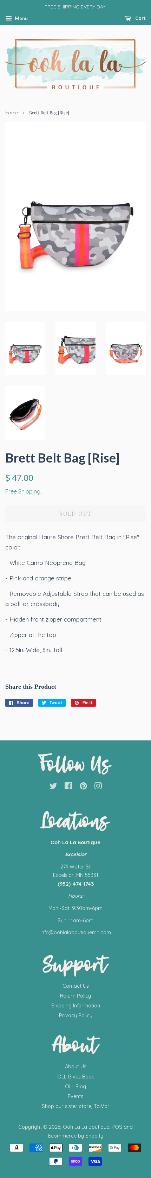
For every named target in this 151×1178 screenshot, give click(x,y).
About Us (75, 1066)
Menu (21, 18)
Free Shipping (22, 491)
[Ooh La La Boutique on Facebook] (68, 787)
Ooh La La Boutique (86, 1127)
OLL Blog (75, 1086)
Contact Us (76, 986)
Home (11, 112)
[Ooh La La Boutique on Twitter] (53, 787)
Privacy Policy (75, 1015)
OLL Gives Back (75, 1077)
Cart (140, 18)
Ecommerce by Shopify (75, 1136)
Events (75, 1096)
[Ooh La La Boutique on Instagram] (98, 787)
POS (117, 1127)
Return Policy (75, 996)
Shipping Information (75, 1005)
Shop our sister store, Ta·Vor (76, 1106)
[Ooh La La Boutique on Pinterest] (83, 787)
